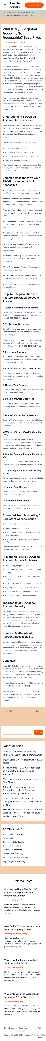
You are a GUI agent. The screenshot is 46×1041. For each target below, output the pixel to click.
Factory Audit (8, 838)
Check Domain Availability (13, 854)
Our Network (9, 1028)
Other (12, 12)
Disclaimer (23, 1031)
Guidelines (23, 1028)
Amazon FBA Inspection (12, 850)
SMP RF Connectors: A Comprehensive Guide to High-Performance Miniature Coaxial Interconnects (22, 812)
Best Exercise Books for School (15, 858)
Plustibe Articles (15, 5)
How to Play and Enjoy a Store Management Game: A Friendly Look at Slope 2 (22, 801)
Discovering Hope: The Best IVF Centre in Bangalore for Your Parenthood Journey (20, 892)
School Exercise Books (12, 846)
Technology (8, 900)
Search (39, 732)
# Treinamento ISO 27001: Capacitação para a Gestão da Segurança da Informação (22, 770)
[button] (34, 5)
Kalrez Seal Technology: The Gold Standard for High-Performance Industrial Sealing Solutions (19, 790)
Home (6, 12)
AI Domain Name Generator (14, 834)
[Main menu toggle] (4, 5)
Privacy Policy (36, 1028)
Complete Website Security (13, 842)
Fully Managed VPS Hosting (14, 862)
